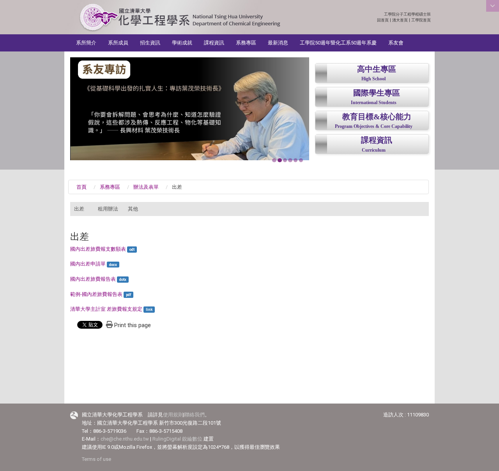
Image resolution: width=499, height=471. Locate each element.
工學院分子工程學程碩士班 (407, 14)
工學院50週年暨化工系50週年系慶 (338, 43)
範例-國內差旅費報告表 (96, 294)
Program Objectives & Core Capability (373, 126)
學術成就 (182, 43)
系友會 (395, 43)
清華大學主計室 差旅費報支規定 (106, 309)
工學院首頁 (421, 20)
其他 (133, 209)
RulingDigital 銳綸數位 (177, 439)
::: (426, 14)
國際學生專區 (376, 93)
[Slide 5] (295, 160)
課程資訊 (214, 43)
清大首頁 (400, 20)
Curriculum (374, 150)
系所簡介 (86, 43)
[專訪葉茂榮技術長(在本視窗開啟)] (189, 108)
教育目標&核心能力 (376, 117)
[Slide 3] (285, 160)
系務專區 (246, 43)
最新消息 (278, 43)
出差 (79, 209)
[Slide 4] (290, 160)
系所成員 (118, 43)
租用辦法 (108, 209)
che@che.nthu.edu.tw (125, 439)
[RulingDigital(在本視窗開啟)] (74, 415)
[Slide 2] (279, 160)
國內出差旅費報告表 (93, 279)
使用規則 (173, 415)
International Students (373, 102)
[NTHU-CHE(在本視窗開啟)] (179, 17)
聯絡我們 (194, 415)
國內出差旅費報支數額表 (98, 249)
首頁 (81, 187)
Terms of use (96, 459)
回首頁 (383, 20)
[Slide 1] (274, 160)
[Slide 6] (301, 160)
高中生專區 (376, 69)
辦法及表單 (146, 187)
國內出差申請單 (88, 264)
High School (373, 78)
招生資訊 (150, 43)
